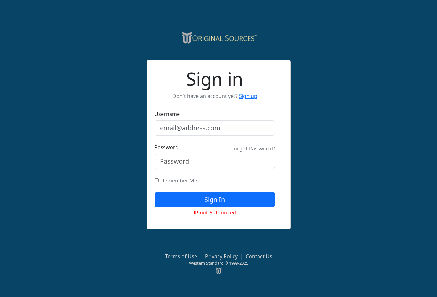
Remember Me (178, 180)
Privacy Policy (221, 256)
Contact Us (259, 256)
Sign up (248, 96)
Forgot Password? (253, 148)
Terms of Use (181, 256)
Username (167, 113)
